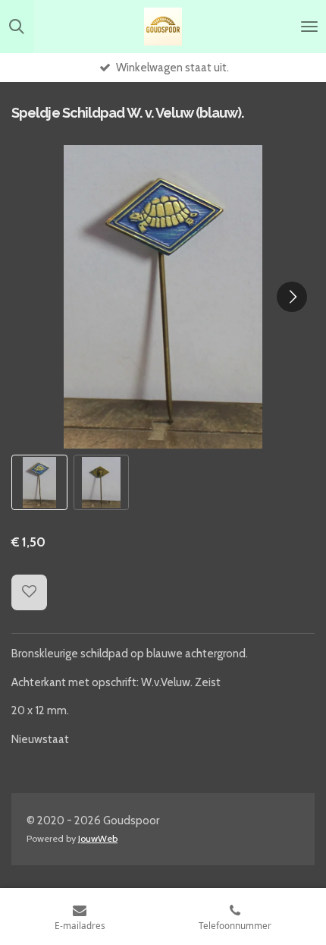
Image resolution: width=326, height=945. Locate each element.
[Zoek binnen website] (16, 26)
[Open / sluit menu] (309, 26)
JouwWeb (98, 838)
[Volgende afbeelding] (292, 297)
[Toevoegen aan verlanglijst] (29, 592)
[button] (39, 483)
